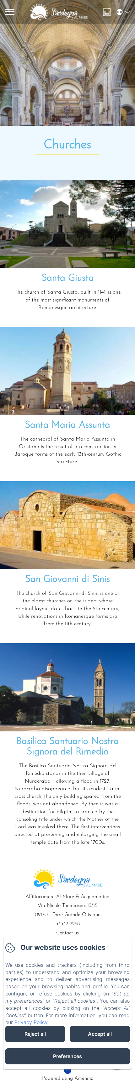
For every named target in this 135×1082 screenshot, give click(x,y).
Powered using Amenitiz (67, 1078)
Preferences (67, 1056)
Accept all (100, 1034)
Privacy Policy (30, 1022)
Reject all (35, 1034)
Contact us (67, 933)
